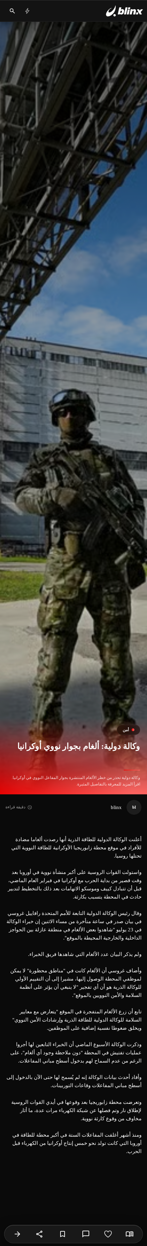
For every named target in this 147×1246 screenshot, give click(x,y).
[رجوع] (17, 1234)
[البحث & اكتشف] (12, 11)
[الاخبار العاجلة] (27, 11)
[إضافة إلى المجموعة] (62, 1234)
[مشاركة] (39, 1234)
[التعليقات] (86, 1234)
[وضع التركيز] (129, 1234)
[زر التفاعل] (108, 1234)
